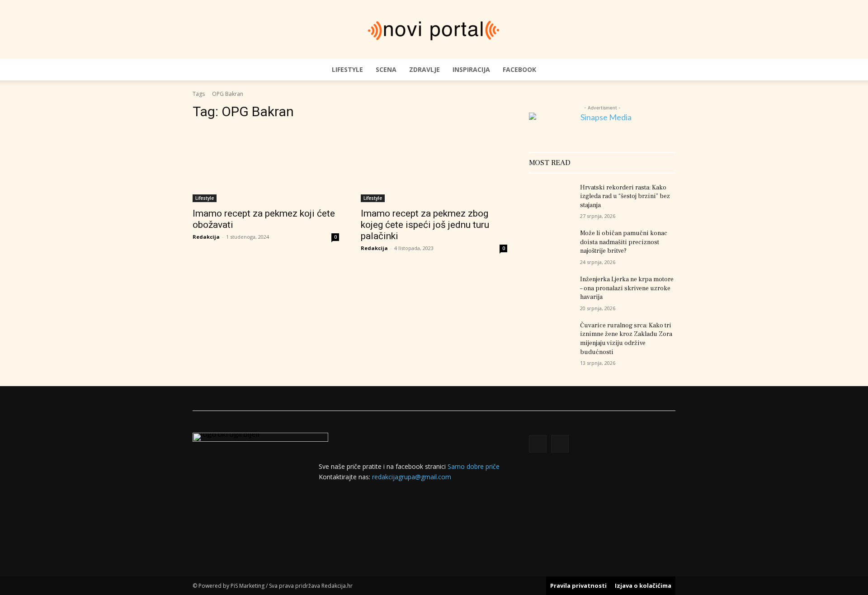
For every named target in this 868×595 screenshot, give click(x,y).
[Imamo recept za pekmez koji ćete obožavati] (266, 165)
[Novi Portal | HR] (434, 30)
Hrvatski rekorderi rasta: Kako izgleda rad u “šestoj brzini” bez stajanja (625, 196)
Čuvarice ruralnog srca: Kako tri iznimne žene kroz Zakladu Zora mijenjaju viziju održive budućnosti (626, 338)
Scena (386, 69)
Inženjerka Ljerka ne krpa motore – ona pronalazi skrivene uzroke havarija (627, 288)
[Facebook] (538, 444)
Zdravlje (424, 69)
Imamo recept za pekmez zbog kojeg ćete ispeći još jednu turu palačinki (425, 224)
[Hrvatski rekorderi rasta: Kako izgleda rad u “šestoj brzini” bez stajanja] (551, 199)
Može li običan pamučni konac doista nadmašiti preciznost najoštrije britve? (623, 242)
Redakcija (206, 236)
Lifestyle (347, 69)
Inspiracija (471, 69)
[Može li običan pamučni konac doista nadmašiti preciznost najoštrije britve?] (551, 244)
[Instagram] (560, 444)
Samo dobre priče (474, 466)
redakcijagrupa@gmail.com (411, 476)
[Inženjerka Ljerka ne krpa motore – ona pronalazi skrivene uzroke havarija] (551, 290)
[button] (664, 69)
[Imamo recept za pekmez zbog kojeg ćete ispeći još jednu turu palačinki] (434, 165)
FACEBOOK (519, 69)
